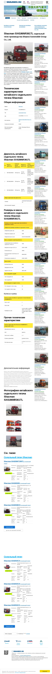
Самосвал (13, 18)
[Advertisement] (19, 141)
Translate (28, 633)
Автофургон (43, 18)
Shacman (21, 106)
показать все (9, 527)
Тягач (19, 18)
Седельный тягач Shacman (18, 457)
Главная (7, 18)
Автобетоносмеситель (33, 18)
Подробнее (8, 473)
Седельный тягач (22, 112)
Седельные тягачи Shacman (39, 109)
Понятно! (45, 671)
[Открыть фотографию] (18, 53)
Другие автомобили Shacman (13, 530)
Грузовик (24, 18)
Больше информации (20, 672)
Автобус (32, 20)
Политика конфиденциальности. (25, 655)
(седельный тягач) (17, 483)
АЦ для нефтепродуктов (23, 20)
